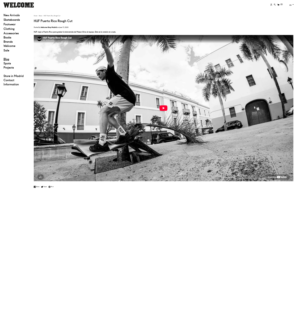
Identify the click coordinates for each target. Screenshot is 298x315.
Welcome (9, 46)
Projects (8, 67)
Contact (8, 80)
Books (7, 37)
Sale (16, 50)
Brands (8, 41)
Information (11, 84)
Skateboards (16, 19)
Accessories (11, 33)
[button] (291, 4)
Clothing (16, 28)
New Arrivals (11, 15)
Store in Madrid (13, 76)
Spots (7, 63)
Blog (6, 59)
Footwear (9, 24)
